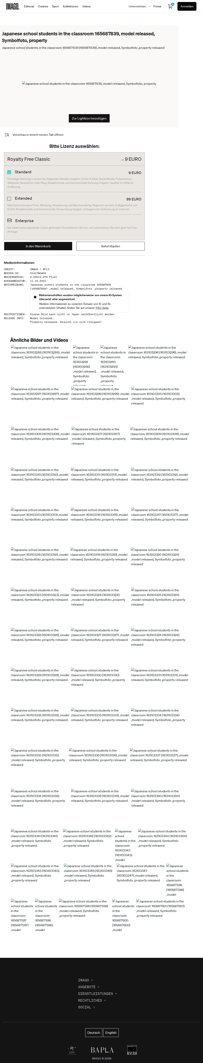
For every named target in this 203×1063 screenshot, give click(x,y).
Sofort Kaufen (110, 246)
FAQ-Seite (102, 307)
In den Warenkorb (38, 246)
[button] (41, 365)
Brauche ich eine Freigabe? (81, 322)
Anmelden (187, 6)
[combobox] (138, 6)
